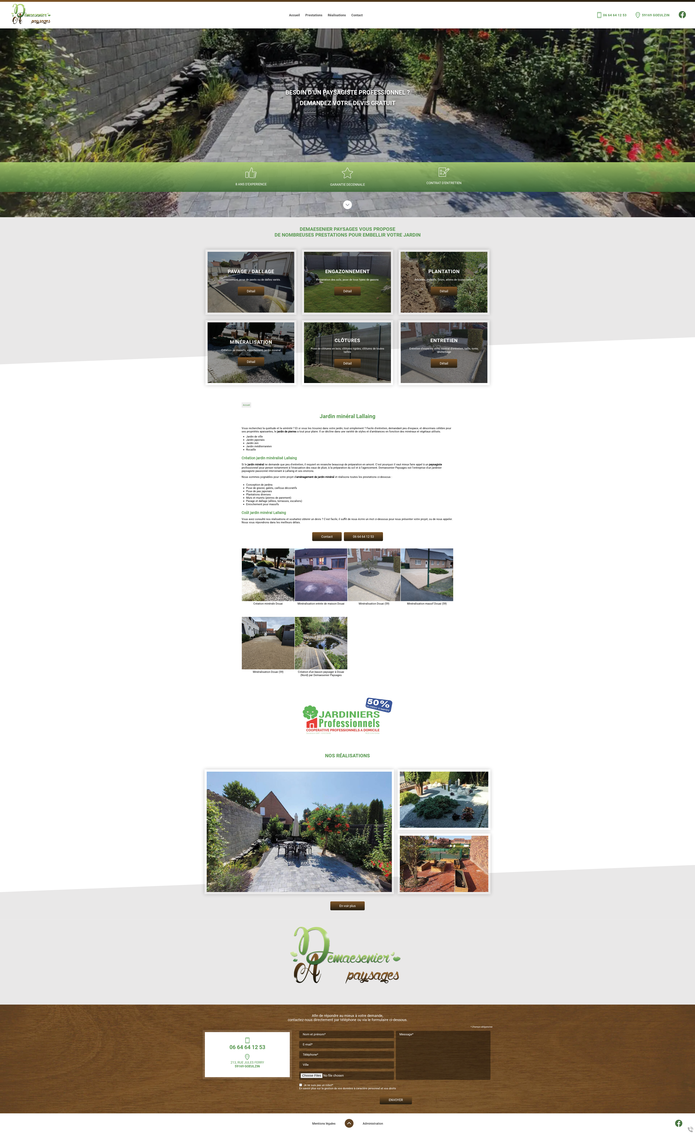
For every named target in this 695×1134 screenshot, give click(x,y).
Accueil (294, 15)
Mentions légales (324, 1123)
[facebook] (682, 17)
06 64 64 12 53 (615, 15)
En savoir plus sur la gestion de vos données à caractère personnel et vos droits (347, 1088)
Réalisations (337, 15)
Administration (373, 1123)
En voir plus (347, 906)
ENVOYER (396, 1100)
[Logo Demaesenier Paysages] (31, 15)
